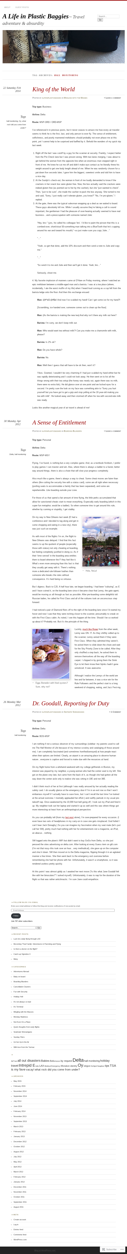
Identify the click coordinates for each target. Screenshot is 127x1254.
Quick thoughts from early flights (27, 1027)
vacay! (30, 1069)
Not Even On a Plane (22, 1022)
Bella (52, 1061)
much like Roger (90, 629)
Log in (16, 1225)
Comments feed (20, 1235)
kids (37, 1066)
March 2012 (18, 1172)
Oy (20, 121)
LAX (41, 1065)
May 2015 (17, 1081)
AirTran (14, 1061)
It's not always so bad (22, 1002)
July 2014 (17, 1101)
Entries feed (18, 1229)
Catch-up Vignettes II (22, 954)
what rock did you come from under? (16, 124)
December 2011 (20, 1187)
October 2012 (19, 1147)
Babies (45, 1060)
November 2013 (20, 1116)
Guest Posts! (22, 7)
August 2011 (18, 1207)
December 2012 (20, 1142)
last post (69, 817)
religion (87, 1066)
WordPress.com (20, 1240)
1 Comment (116, 712)
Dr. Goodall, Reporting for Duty (70, 703)
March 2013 (18, 1126)
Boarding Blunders (73, 431)
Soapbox (100, 1066)
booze (57, 1061)
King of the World (53, 89)
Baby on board (19, 977)
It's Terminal (18, 1007)
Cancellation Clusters (22, 987)
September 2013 (20, 1121)
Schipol (94, 1066)
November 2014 (20, 1091)
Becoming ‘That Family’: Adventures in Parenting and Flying (37, 944)
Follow (16, 916)
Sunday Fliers (19, 1037)
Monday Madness (21, 1017)
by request (66, 1060)
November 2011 (20, 1192)
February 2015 (19, 1086)
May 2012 (17, 1162)
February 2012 (19, 1177)
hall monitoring (12, 121)
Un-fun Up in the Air (21, 1042)
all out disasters (29, 1060)
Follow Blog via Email (25, 902)
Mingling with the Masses (75, 98)
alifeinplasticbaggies (51, 98)
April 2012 (17, 1167)
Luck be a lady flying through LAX (27, 939)
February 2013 (19, 1131)
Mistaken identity (69, 1066)
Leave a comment (113, 98)
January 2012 (19, 1182)
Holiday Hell (18, 997)
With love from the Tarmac (24, 1047)
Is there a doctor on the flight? (25, 949)
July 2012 (17, 1157)
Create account (20, 1220)
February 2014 (19, 1111)
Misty (16, 959)
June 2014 (18, 1106)
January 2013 (19, 1136)
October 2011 (19, 1197)
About (7, 7)
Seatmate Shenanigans (74, 712)
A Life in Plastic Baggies (35, 16)
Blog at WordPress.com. (45, 1250)
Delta (11, 454)
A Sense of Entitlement (59, 422)
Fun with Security (20, 992)
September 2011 (20, 1202)
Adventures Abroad (21, 971)
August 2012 (19, 1152)
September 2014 (20, 1096)
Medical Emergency (52, 1066)
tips (107, 1065)
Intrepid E (27, 1065)
